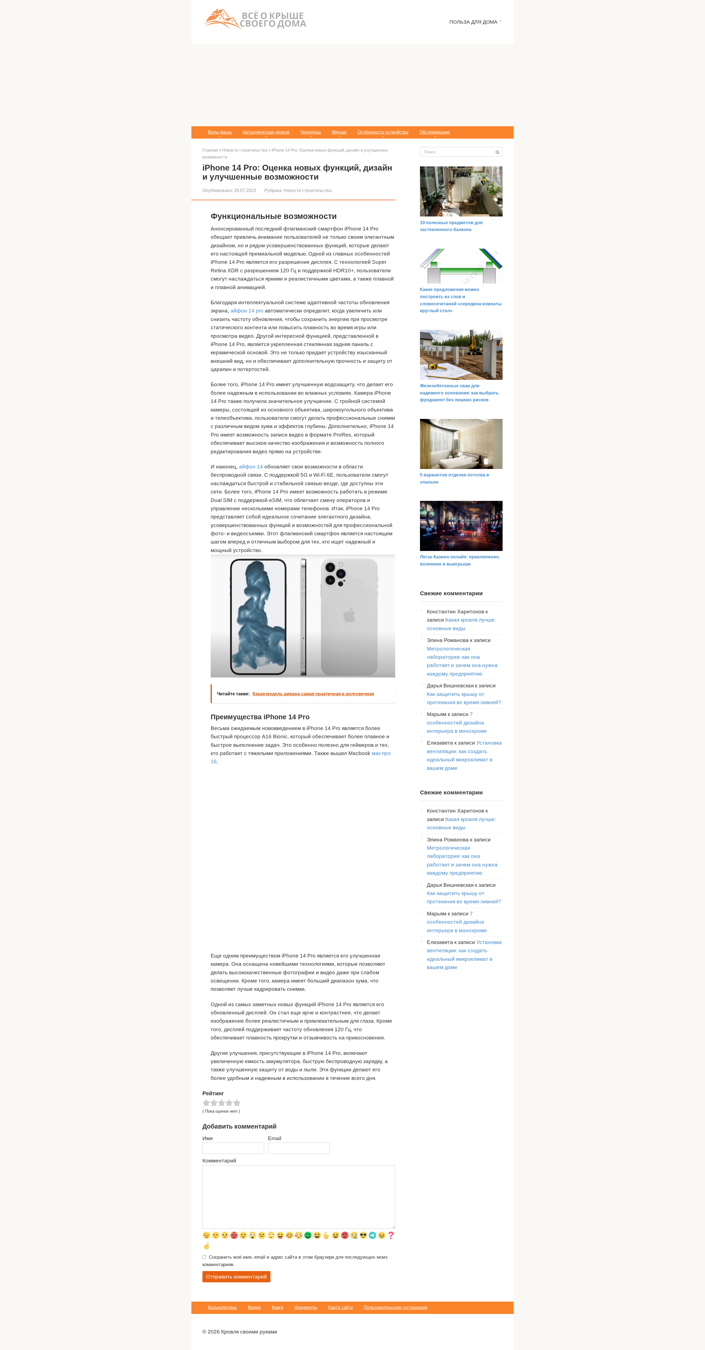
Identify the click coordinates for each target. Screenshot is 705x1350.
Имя (207, 1138)
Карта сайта (340, 1307)
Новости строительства (308, 190)
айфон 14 (251, 467)
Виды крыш (220, 132)
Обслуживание (434, 132)
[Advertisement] (352, 85)
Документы (305, 1307)
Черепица (310, 132)
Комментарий (219, 1161)
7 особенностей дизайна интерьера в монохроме (457, 722)
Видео (254, 1307)
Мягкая (339, 132)
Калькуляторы (222, 1307)
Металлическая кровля (266, 132)
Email (274, 1138)
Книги (277, 1307)
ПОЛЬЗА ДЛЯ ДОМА (473, 22)
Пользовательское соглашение (395, 1307)
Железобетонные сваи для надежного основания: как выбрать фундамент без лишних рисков (459, 392)
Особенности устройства (382, 132)
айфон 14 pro (247, 311)
